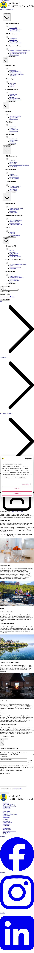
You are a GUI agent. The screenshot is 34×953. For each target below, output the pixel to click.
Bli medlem (6, 803)
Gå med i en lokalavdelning (10, 814)
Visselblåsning (6, 832)
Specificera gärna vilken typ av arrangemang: (11, 770)
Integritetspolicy (7, 828)
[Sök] (18, 290)
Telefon (30, 762)
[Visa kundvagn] (3, 288)
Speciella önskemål (5, 773)
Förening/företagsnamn (6, 759)
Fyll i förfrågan (4, 739)
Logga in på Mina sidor (9, 804)
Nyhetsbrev (6, 825)
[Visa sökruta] (2, 288)
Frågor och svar (7, 808)
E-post (30, 760)
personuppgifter (18, 788)
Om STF (5, 819)
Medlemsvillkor (7, 829)
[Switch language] (0, 288)
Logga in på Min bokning (9, 806)
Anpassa (16, 493)
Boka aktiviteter (7, 813)
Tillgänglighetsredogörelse (9, 831)
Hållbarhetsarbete (7, 822)
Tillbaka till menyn (5, 286)
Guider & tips (6, 817)
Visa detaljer (25, 484)
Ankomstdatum (4, 753)
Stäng (2, 740)
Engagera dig (6, 815)
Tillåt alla (17, 488)
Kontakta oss (6, 807)
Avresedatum (22, 753)
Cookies (5, 834)
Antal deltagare (14, 754)
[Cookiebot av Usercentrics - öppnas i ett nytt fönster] (25, 458)
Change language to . (7, 296)
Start (1, 301)
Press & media (6, 824)
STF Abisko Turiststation (6, 413)
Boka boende (3, 357)
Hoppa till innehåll (4, 0)
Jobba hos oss (6, 821)
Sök (1, 289)
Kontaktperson (4, 756)
